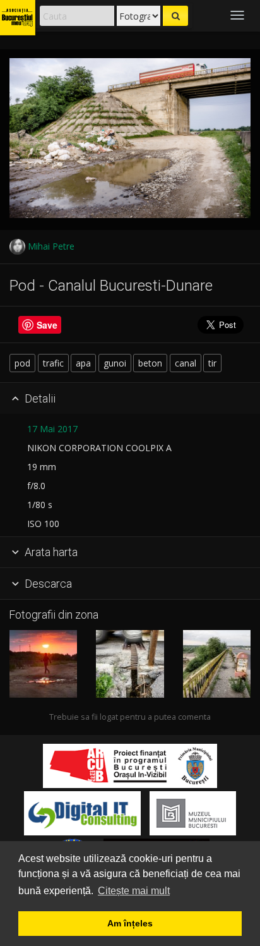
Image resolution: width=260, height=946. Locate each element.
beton (150, 363)
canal (185, 363)
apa (83, 363)
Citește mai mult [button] (134, 890)
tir (212, 363)
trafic (53, 363)
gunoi (114, 363)
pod (22, 363)
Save (47, 324)
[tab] (130, 399)
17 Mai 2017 (52, 429)
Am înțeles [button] (130, 923)
